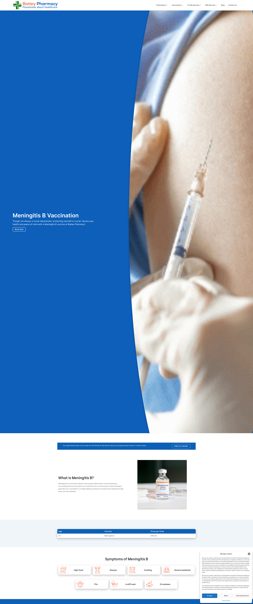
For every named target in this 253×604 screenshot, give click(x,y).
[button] (249, 554)
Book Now (19, 229)
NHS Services (210, 5)
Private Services (193, 5)
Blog (223, 5)
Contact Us (232, 5)
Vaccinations (176, 5)
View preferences (242, 596)
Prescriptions (161, 5)
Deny (226, 596)
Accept (209, 596)
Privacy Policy (226, 600)
